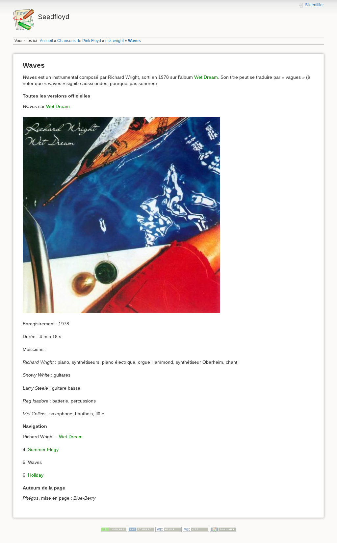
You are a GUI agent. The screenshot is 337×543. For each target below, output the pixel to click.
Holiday (35, 475)
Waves (134, 40)
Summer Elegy (43, 449)
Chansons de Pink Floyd (79, 40)
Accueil (46, 40)
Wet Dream (206, 77)
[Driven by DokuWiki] (223, 529)
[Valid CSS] (196, 529)
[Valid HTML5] (168, 529)
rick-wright (114, 40)
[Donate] (114, 529)
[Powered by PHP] (141, 529)
